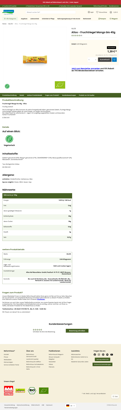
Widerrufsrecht (35, 405)
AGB (43, 405)
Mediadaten (8, 359)
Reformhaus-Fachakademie (35, 364)
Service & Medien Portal (11, 365)
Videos (51, 364)
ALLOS (10, 24)
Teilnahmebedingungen (11, 407)
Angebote (24, 19)
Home (4, 24)
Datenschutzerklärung (23, 405)
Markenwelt (87, 19)
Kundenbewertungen (69, 95)
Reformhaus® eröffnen (33, 362)
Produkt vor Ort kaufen (86, 95)
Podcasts (51, 367)
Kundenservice (114, 6)
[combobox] (50, 12)
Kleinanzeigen (8, 362)
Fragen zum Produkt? (52, 95)
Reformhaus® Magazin (56, 354)
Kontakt (6, 354)
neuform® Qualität (10, 6)
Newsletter (52, 362)
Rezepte (103, 19)
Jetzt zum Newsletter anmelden (85, 68)
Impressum (49, 405)
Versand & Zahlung (9, 405)
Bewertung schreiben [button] (77, 331)
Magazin (115, 19)
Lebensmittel (34, 19)
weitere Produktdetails (34, 95)
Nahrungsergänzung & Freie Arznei (68, 19)
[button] (75, 35)
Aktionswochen (76, 354)
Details (22, 95)
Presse (6, 357)
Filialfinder (41, 299)
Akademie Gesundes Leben (79, 362)
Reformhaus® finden (100, 6)
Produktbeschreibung (9, 95)
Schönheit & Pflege (48, 19)
